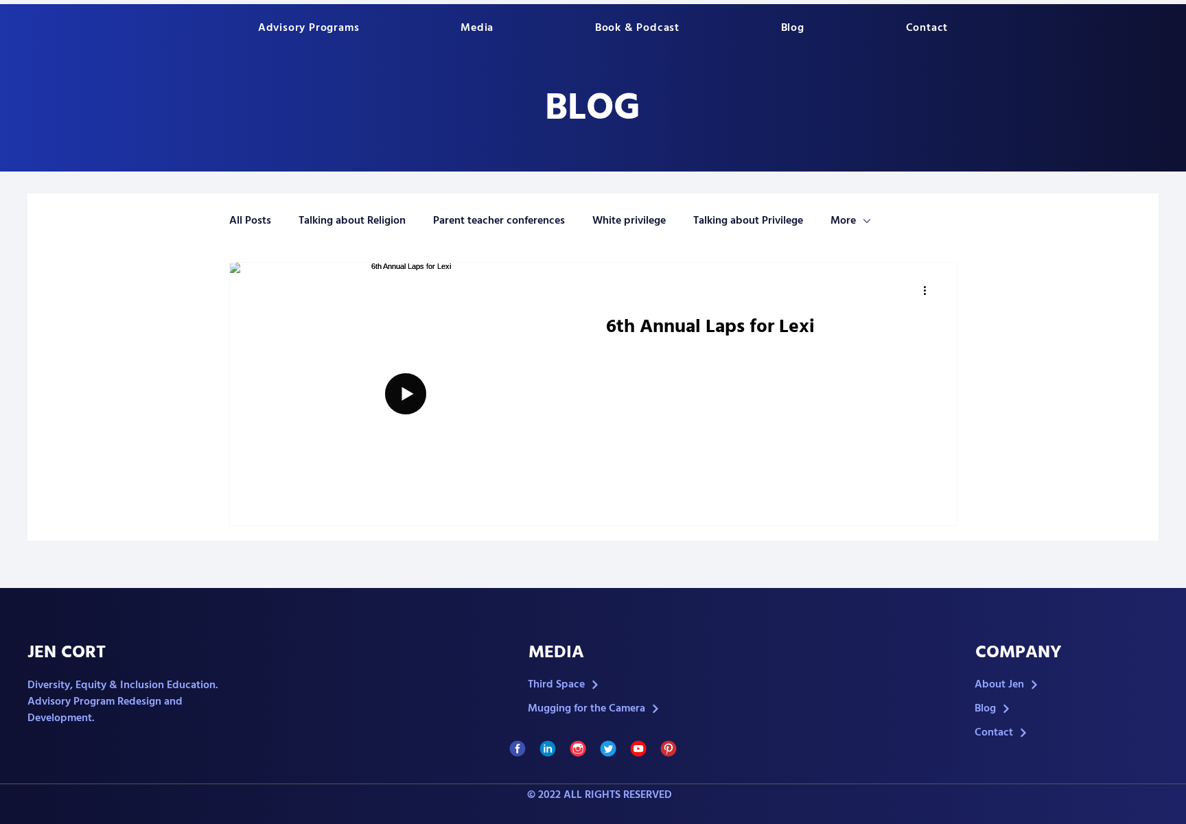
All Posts (250, 221)
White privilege (629, 221)
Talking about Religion (352, 221)
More (843, 221)
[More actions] (929, 291)
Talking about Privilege (748, 221)
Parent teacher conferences (499, 221)
